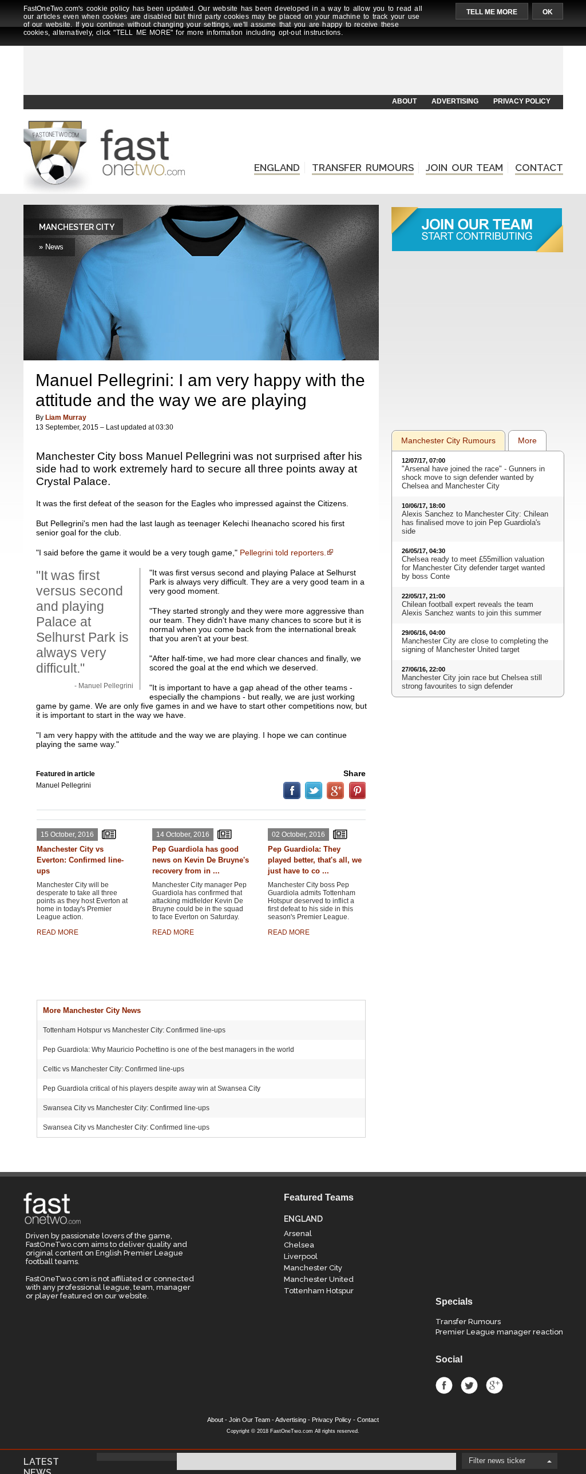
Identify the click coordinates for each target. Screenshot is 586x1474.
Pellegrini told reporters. (283, 552)
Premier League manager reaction (499, 1332)
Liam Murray (65, 418)
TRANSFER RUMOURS (363, 167)
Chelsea (299, 1245)
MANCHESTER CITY (76, 227)
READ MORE (57, 932)
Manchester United (319, 1279)
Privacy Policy (331, 1419)
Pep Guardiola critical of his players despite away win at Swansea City (151, 1088)
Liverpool (301, 1256)
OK (548, 12)
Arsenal (298, 1233)
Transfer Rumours (468, 1321)
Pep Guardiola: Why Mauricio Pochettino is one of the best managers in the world (168, 1050)
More (527, 440)
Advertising (290, 1419)
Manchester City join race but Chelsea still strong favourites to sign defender (472, 681)
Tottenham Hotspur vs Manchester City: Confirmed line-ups (134, 1030)
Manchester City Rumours (448, 440)
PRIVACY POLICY (522, 101)
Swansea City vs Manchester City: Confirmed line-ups (126, 1108)
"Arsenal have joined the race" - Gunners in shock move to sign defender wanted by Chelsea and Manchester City (473, 477)
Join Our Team (249, 1419)
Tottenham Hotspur (319, 1290)
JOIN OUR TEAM (464, 167)
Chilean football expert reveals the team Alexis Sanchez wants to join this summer (471, 608)
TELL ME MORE (491, 12)
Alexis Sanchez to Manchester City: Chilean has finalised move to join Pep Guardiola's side (475, 522)
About (215, 1419)
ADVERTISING (454, 101)
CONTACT (539, 167)
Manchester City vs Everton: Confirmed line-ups (80, 860)
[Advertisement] (292, 67)
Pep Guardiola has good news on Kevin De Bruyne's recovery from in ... (200, 860)
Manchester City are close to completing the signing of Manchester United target (475, 645)
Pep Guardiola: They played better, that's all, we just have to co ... (315, 860)
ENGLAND (277, 167)
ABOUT (404, 101)
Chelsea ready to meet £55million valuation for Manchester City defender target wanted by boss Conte (473, 568)
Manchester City (313, 1268)
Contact (368, 1419)
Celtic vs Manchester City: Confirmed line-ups (113, 1069)
